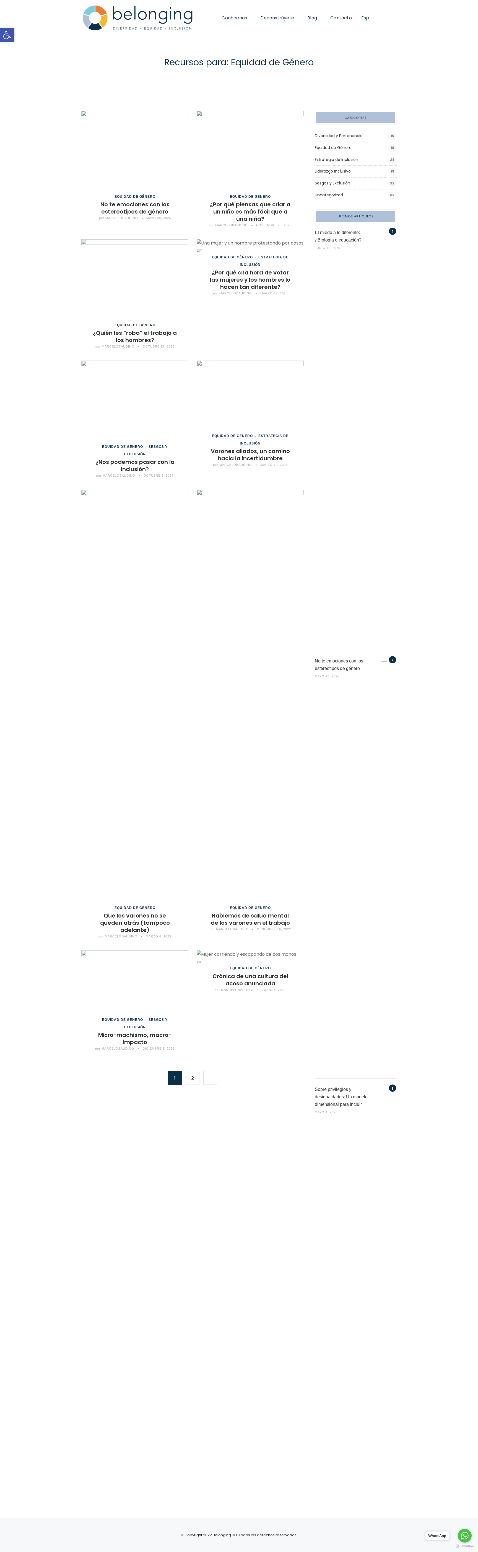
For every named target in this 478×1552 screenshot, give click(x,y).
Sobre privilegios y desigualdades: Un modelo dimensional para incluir (341, 1097)
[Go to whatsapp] (465, 1536)
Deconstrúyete (277, 18)
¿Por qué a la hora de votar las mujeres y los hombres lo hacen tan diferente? (250, 280)
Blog (312, 18)
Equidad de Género (135, 197)
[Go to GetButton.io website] (465, 1546)
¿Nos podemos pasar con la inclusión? (135, 465)
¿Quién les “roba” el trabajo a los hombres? (135, 336)
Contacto (341, 18)
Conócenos (234, 18)
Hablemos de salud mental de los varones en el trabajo (250, 919)
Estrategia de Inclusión (336, 159)
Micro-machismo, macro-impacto (135, 1038)
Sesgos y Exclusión (332, 183)
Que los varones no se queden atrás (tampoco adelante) (135, 923)
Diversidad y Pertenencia (339, 135)
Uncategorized (329, 195)
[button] (7, 35)
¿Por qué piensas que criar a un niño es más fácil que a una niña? (250, 212)
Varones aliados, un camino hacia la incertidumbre (250, 454)
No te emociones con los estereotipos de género (135, 208)
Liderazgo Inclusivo (333, 171)
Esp (365, 18)
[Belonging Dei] (142, 18)
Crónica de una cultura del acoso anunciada (250, 979)
